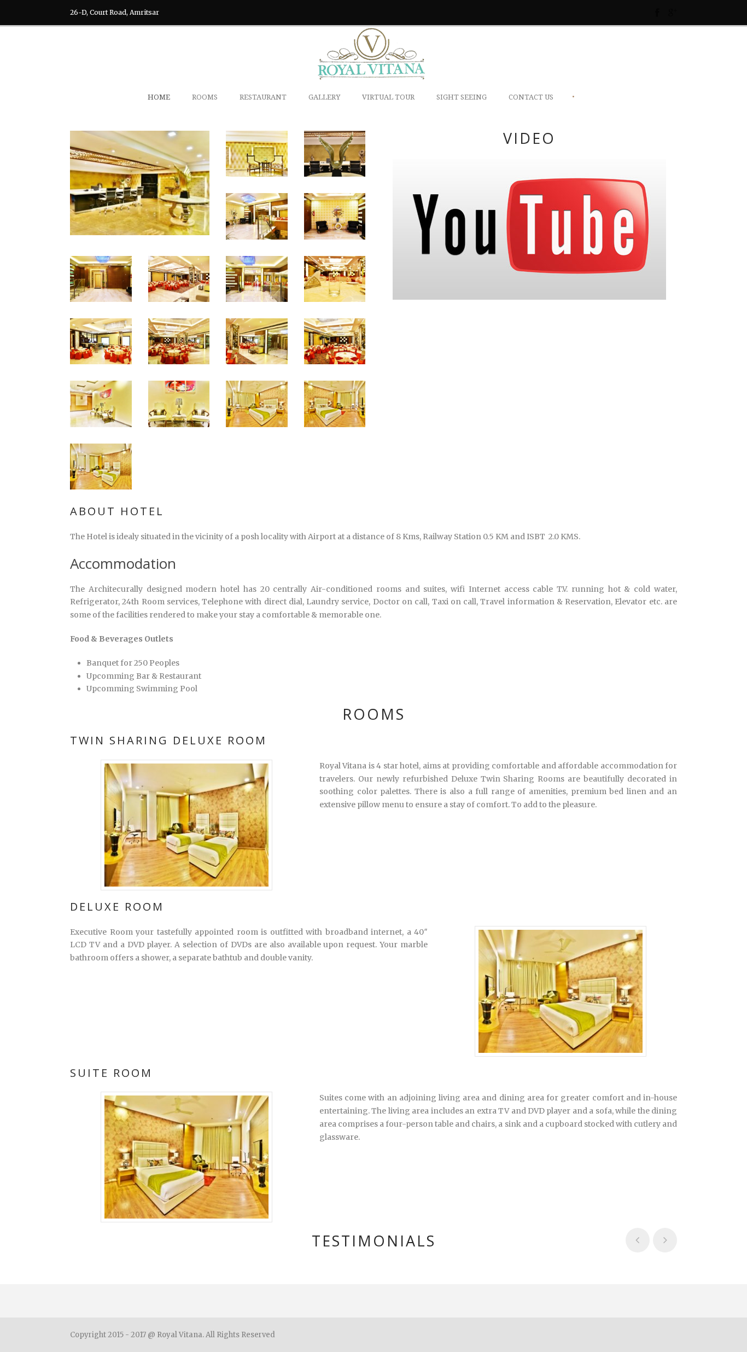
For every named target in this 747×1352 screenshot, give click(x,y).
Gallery (324, 97)
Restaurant (263, 97)
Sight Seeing (461, 97)
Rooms (205, 97)
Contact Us (531, 97)
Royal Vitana (179, 1334)
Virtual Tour (388, 97)
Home (159, 97)
